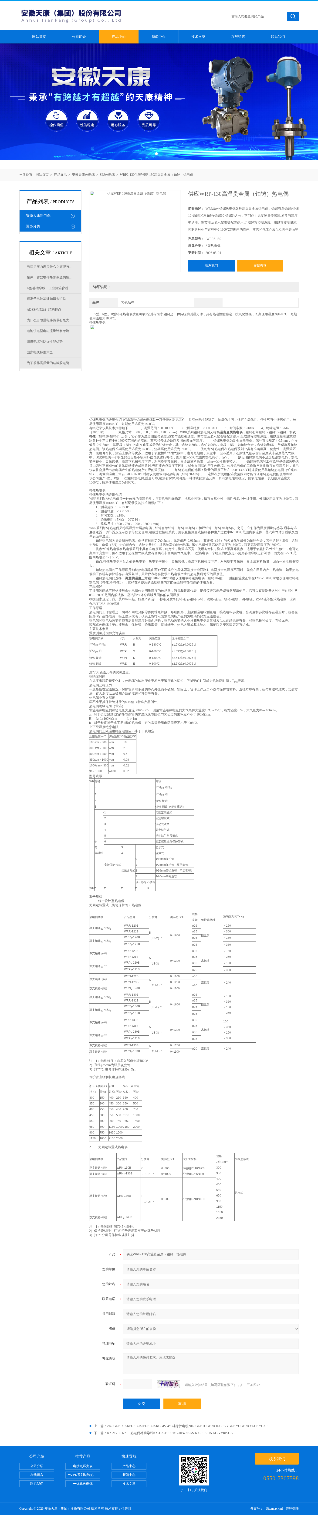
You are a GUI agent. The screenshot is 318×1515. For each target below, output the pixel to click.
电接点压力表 (83, 1466)
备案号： (256, 1508)
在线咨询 (260, 265)
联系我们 (278, 37)
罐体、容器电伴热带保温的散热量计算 (54, 277)
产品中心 (119, 37)
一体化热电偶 (83, 1483)
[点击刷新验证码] (168, 1384)
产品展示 (60, 174)
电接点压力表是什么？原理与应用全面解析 (54, 267)
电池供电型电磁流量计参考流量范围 (53, 331)
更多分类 (33, 226)
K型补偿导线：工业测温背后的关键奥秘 (54, 288)
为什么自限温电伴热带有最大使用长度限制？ (54, 320)
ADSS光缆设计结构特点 (44, 309)
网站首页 (39, 37)
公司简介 (79, 37)
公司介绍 (36, 1466)
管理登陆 (292, 1508)
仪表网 (126, 1508)
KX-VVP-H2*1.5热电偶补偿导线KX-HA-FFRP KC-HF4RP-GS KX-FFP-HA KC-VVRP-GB (170, 1433)
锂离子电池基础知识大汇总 (46, 299)
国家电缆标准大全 (40, 352)
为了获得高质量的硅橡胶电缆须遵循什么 (54, 363)
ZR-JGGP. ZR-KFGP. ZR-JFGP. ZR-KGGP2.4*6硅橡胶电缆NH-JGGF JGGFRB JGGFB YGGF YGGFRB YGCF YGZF (187, 1426)
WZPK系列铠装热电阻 (84, 1475)
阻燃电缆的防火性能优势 (45, 341)
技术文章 (198, 37)
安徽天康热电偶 (83, 174)
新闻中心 (159, 37)
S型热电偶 (107, 174)
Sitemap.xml (274, 1508)
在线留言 (238, 37)
